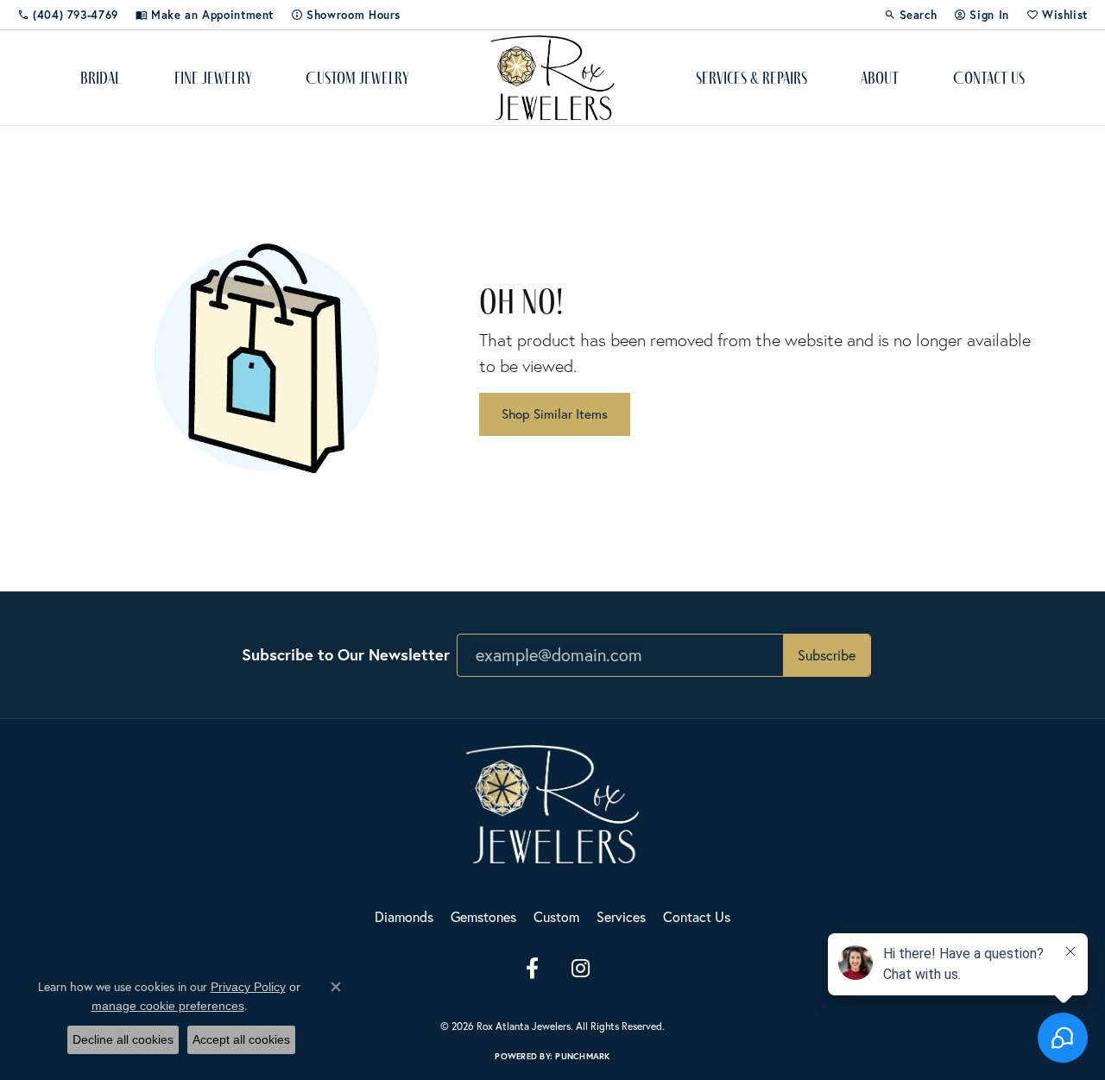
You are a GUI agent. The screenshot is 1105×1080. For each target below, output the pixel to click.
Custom (556, 916)
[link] (67, 14)
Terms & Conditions (534, 997)
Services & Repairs (751, 77)
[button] (911, 14)
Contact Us (989, 77)
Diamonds (404, 916)
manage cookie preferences (168, 1006)
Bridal (100, 77)
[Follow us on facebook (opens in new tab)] (532, 968)
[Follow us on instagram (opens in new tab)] (580, 968)
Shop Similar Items (555, 413)
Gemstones (483, 916)
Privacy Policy (449, 997)
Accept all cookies (241, 1039)
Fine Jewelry (213, 77)
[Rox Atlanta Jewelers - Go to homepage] (552, 802)
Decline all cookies (123, 1039)
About (880, 77)
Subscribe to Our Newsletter (346, 654)
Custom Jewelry (357, 77)
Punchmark (582, 1056)
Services (621, 916)
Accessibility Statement (637, 997)
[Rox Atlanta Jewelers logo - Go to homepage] (553, 77)
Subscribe (827, 655)
